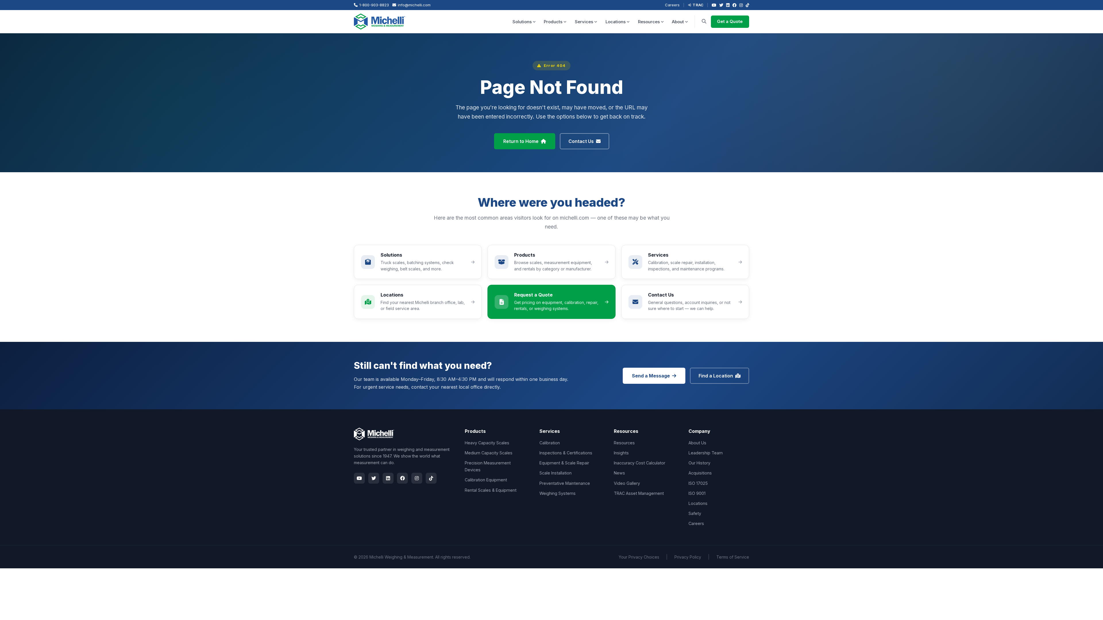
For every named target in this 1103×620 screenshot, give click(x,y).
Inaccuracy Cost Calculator (639, 462)
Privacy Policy (687, 557)
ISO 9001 (697, 493)
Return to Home (521, 141)
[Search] (704, 21)
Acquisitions (700, 472)
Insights (621, 452)
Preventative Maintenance (564, 483)
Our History (699, 462)
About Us (697, 442)
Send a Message (651, 376)
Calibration (549, 442)
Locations (616, 21)
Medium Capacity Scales (488, 452)
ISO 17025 (698, 483)
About (678, 21)
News (619, 472)
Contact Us (581, 141)
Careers (672, 5)
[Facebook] (734, 5)
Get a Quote (730, 21)
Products (553, 21)
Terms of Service (732, 557)
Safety (695, 513)
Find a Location (716, 376)
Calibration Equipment (486, 479)
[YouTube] (714, 5)
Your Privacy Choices (639, 557)
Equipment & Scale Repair (564, 462)
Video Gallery (627, 483)
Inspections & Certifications (565, 452)
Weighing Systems (557, 493)
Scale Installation (555, 472)
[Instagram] (741, 5)
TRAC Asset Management (639, 493)
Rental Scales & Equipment (490, 490)
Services (584, 21)
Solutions (522, 21)
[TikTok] (747, 5)
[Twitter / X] (721, 5)
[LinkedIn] (728, 5)
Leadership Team (706, 452)
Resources (649, 21)
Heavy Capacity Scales (487, 442)
